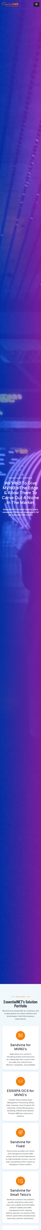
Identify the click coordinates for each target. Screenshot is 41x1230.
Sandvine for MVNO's (20, 1047)
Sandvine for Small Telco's (20, 1192)
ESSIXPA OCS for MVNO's (20, 1093)
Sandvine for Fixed (20, 1144)
